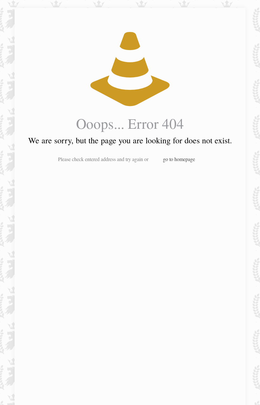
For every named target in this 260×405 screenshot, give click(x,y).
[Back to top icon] (229, 392)
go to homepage (179, 159)
